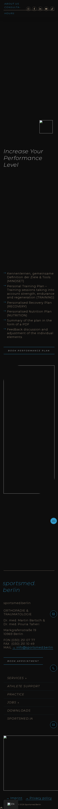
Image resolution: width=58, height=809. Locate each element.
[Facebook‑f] (34, 9)
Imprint (16, 798)
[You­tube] (46, 9)
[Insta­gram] (28, 9)
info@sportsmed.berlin (34, 647)
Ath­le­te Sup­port (23, 686)
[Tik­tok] (52, 9)
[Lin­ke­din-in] (40, 9)
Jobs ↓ (13, 702)
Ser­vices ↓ (17, 678)
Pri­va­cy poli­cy (41, 798)
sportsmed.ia (20, 718)
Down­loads (19, 710)
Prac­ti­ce (15, 694)
